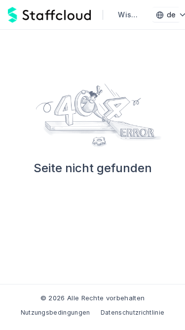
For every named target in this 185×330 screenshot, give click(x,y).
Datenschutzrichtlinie (133, 312)
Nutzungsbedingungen (55, 312)
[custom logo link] (49, 15)
